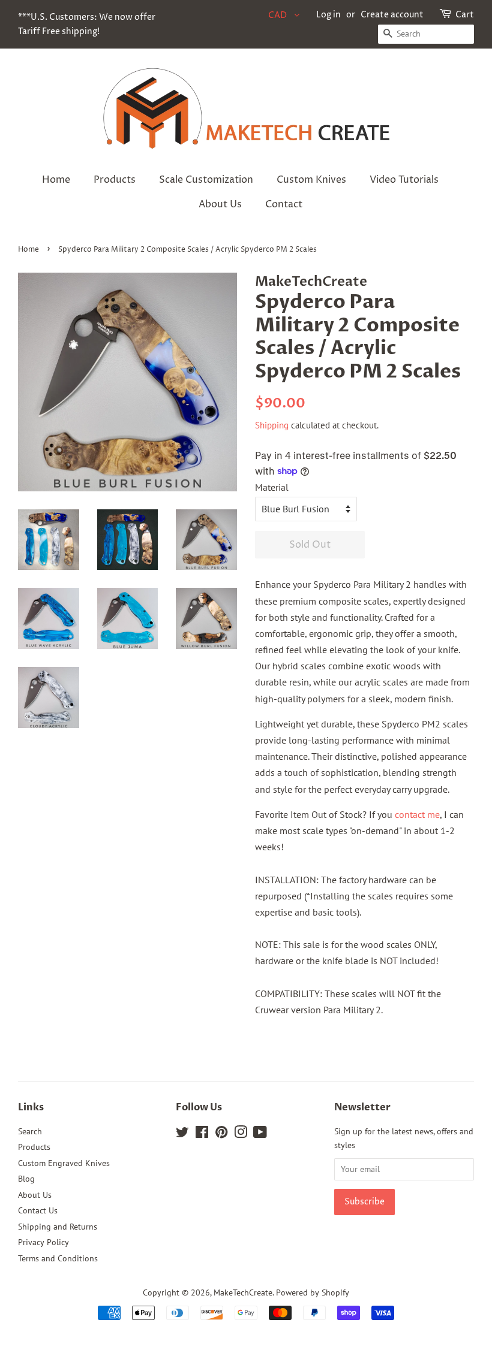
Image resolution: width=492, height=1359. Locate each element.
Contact (283, 204)
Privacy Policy (43, 1242)
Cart (464, 14)
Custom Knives (311, 179)
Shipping (272, 425)
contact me (417, 814)
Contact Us (38, 1210)
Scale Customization (206, 179)
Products (115, 179)
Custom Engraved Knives (64, 1163)
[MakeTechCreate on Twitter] (182, 1134)
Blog (26, 1178)
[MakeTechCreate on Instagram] (240, 1134)
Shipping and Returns (57, 1226)
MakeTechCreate (243, 1292)
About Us (220, 204)
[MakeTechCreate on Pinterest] (221, 1134)
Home (56, 179)
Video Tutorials (404, 179)
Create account (392, 14)
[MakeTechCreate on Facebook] (202, 1134)
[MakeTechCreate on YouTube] (260, 1134)
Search (30, 1131)
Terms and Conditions (58, 1258)
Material (272, 487)
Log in (328, 14)
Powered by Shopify (312, 1292)
